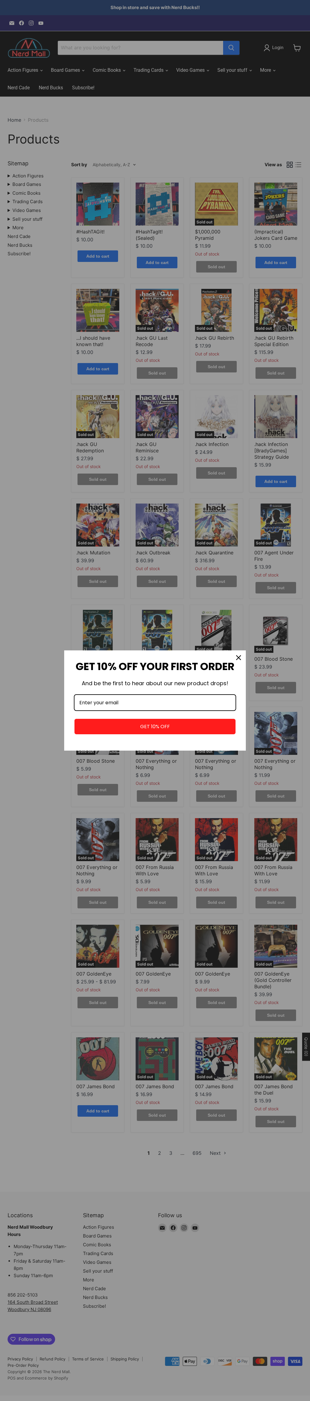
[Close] (238, 657)
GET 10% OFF (155, 726)
